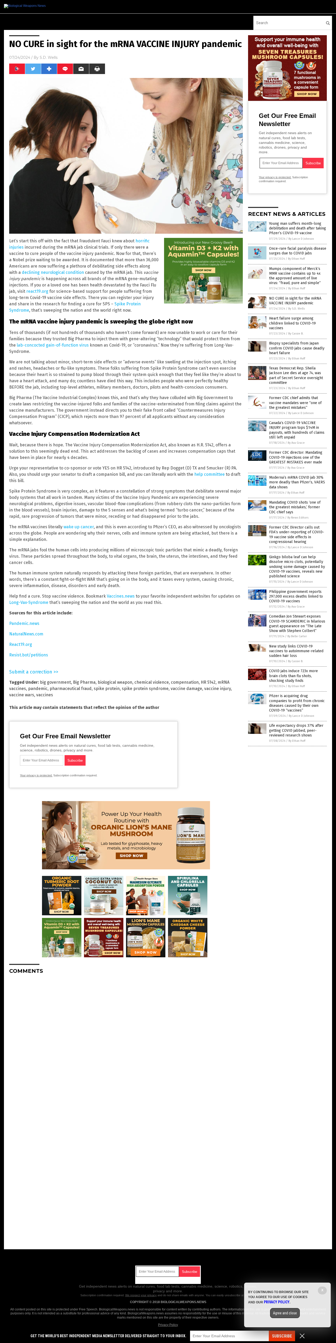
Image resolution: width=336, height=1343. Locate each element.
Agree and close (285, 1313)
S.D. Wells (48, 57)
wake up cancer (79, 526)
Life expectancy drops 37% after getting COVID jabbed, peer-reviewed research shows (296, 730)
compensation (185, 682)
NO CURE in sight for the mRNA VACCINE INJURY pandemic (295, 300)
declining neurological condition (53, 272)
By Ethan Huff (296, 258)
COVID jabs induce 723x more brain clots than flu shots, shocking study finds (293, 676)
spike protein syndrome (145, 688)
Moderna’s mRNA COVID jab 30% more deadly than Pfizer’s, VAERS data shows (297, 482)
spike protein (107, 688)
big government (55, 682)
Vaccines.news (121, 596)
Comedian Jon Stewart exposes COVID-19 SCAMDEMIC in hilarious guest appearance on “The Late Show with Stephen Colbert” (297, 623)
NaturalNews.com (26, 633)
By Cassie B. (295, 333)
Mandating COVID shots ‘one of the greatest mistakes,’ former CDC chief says (295, 507)
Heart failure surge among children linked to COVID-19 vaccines (292, 323)
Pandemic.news (24, 623)
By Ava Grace (296, 443)
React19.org (20, 644)
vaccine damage (186, 688)
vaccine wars (21, 694)
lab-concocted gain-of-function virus (53, 345)
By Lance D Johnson (301, 239)
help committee (209, 474)
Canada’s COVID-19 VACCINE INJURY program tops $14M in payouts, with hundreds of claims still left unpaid (296, 430)
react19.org (37, 291)
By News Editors (297, 517)
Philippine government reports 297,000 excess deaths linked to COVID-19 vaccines (296, 596)
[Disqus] (126, 1044)
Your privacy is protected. (36, 775)
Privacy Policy (168, 1325)
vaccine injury (217, 688)
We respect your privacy (141, 1295)
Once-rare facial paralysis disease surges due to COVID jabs (297, 250)
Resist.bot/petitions (28, 654)
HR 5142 (208, 682)
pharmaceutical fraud (71, 688)
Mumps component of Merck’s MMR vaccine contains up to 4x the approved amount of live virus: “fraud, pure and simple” (295, 275)
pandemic (38, 688)
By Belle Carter (297, 636)
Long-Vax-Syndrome (28, 602)
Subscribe (282, 1336)
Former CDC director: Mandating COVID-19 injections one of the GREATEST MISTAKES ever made (295, 457)
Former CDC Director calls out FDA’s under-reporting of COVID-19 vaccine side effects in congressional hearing (296, 534)
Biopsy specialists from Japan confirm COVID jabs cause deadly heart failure (296, 348)
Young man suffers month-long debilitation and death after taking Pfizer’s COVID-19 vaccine (297, 228)
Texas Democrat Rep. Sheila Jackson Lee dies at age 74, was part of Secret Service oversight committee (296, 375)
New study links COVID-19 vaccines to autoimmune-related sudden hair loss (296, 651)
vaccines (44, 694)
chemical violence (151, 682)
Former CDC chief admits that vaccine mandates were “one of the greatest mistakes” (295, 403)
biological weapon (115, 682)
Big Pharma (84, 682)
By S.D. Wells (296, 308)
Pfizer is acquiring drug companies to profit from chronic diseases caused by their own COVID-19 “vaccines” (297, 703)
